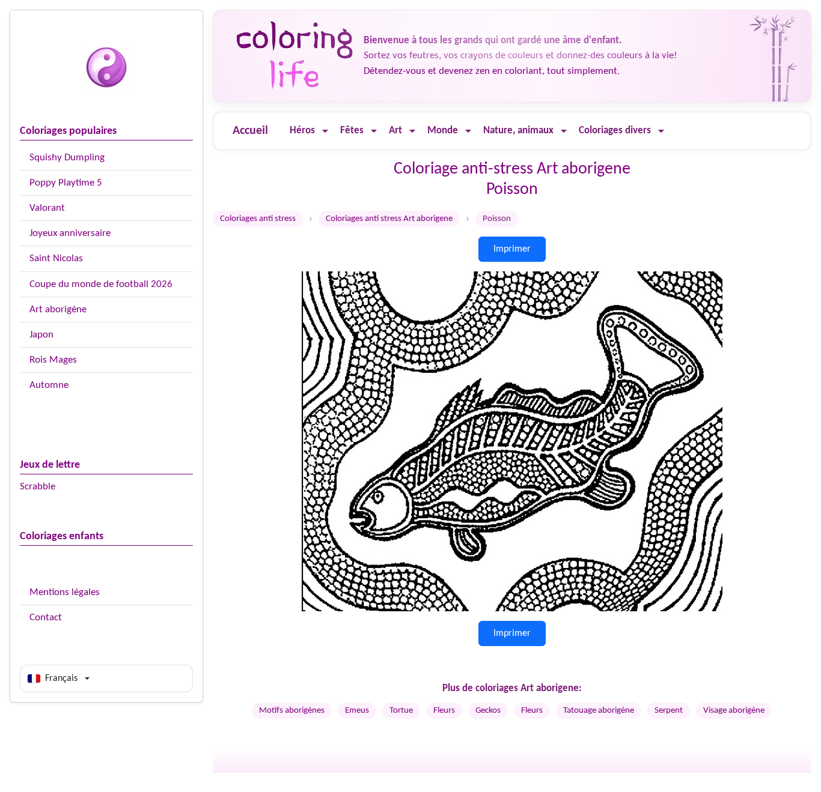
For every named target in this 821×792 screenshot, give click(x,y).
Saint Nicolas (56, 258)
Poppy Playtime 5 (65, 183)
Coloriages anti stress (258, 218)
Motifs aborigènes (292, 710)
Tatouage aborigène (598, 710)
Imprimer (512, 249)
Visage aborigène (734, 710)
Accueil (250, 131)
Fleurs (444, 710)
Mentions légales (64, 592)
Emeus (357, 710)
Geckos (488, 710)
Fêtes (352, 130)
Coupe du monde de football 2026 (100, 284)
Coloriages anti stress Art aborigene (389, 218)
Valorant (47, 208)
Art (395, 130)
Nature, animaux (518, 130)
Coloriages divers (615, 130)
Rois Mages (53, 360)
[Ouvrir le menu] (325, 131)
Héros (302, 130)
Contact (45, 617)
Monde (442, 130)
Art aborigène (58, 309)
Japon (41, 335)
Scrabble (37, 487)
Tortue (401, 710)
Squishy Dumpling (67, 158)
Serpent (669, 710)
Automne (49, 385)
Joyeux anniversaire (70, 233)
